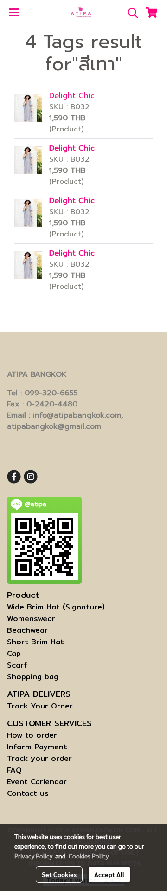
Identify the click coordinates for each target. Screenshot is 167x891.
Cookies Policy (89, 856)
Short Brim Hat (35, 642)
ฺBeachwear (27, 630)
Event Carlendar (37, 781)
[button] (130, 13)
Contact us (28, 793)
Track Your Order (40, 706)
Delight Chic (72, 95)
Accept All (109, 874)
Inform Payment (37, 747)
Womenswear (31, 618)
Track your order (39, 758)
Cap (14, 653)
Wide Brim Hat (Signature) (56, 607)
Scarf (17, 665)
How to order (32, 735)
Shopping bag (32, 676)
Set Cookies (59, 874)
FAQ (14, 770)
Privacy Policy (33, 856)
